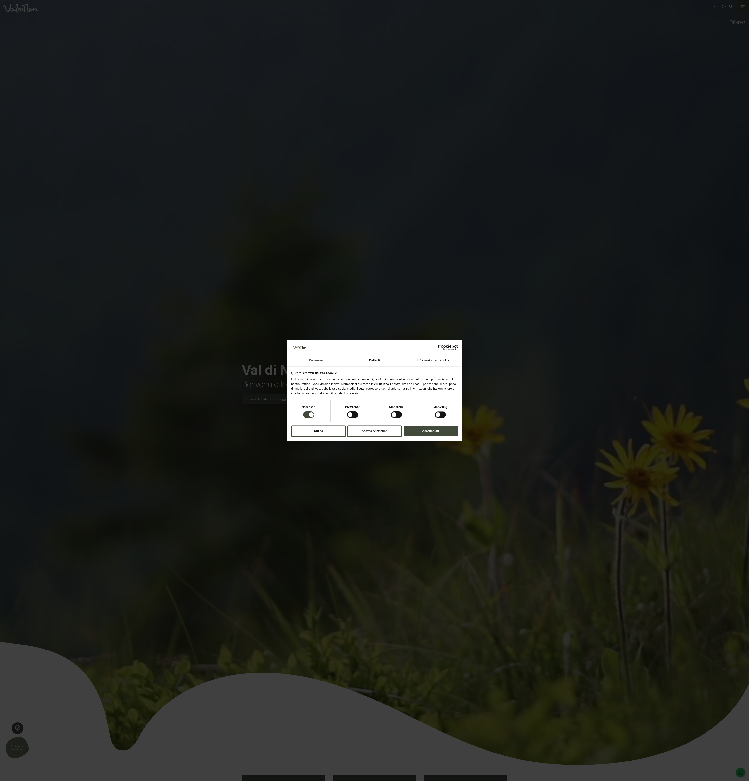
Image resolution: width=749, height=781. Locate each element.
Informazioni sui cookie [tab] (433, 360)
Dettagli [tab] (374, 360)
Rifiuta (318, 431)
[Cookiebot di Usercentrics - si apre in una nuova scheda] (441, 347)
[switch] (352, 414)
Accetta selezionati (374, 431)
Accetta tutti (430, 431)
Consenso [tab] (316, 360)
